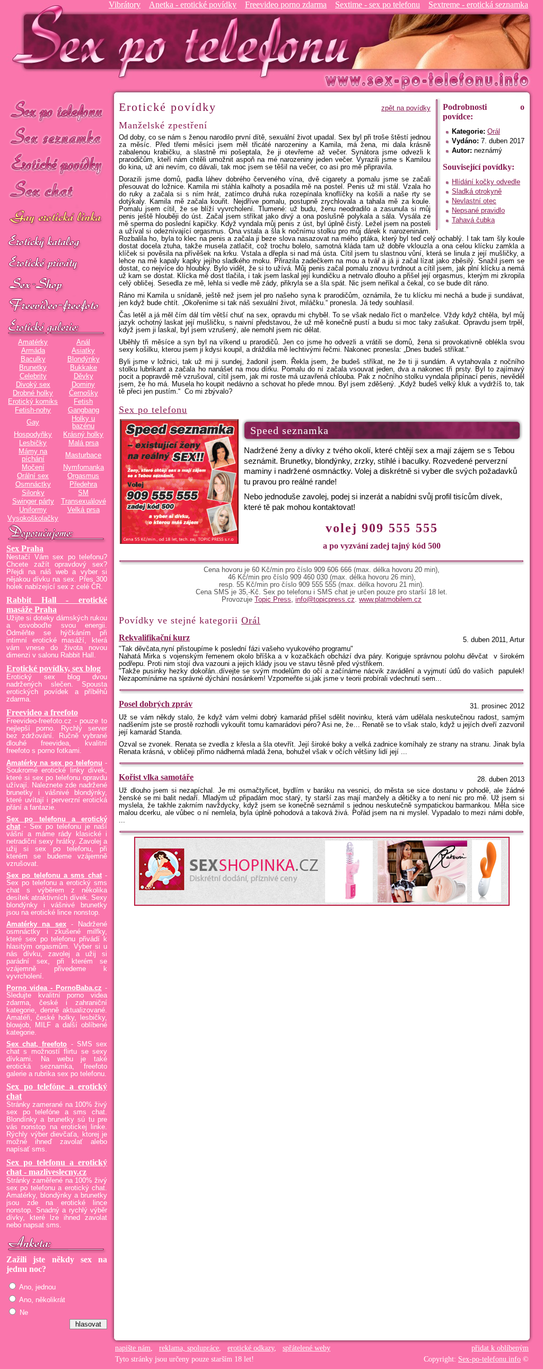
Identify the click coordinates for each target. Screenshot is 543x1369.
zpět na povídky (406, 108)
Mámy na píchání (33, 455)
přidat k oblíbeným (500, 1348)
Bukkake (83, 367)
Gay (33, 422)
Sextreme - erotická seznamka (478, 4)
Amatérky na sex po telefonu (54, 763)
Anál (83, 342)
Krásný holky (83, 434)
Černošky (83, 393)
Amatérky (33, 342)
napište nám (133, 1348)
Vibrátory (125, 4)
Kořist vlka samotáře (156, 777)
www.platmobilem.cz (390, 599)
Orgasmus (83, 476)
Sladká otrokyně (477, 191)
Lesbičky (33, 443)
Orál (493, 131)
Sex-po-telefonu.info (489, 1359)
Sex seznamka (56, 137)
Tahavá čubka (473, 220)
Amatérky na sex (36, 924)
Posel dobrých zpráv (155, 703)
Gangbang (83, 410)
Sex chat (56, 191)
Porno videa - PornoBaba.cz (54, 988)
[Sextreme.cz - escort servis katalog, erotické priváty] (56, 263)
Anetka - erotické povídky (193, 4)
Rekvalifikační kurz (154, 637)
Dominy (83, 384)
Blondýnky (83, 359)
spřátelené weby (306, 1348)
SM (83, 493)
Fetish (83, 401)
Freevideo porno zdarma (286, 4)
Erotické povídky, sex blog (53, 668)
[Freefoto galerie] (56, 327)
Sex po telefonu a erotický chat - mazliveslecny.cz (56, 1167)
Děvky (83, 376)
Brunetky (33, 367)
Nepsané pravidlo (478, 210)
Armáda (33, 350)
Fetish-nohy (33, 410)
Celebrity (33, 376)
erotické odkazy (250, 1348)
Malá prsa (83, 443)
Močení (33, 467)
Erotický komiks (33, 401)
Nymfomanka (83, 467)
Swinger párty (33, 501)
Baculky (33, 359)
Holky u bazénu (83, 422)
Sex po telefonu (56, 110)
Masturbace (83, 455)
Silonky (33, 493)
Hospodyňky (33, 434)
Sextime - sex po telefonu (377, 4)
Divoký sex (33, 384)
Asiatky (83, 350)
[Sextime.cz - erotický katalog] (56, 242)
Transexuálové (83, 501)
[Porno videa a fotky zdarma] (56, 306)
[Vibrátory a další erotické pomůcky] (56, 285)
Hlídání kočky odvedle (486, 182)
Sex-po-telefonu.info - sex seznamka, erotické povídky (185, 41)
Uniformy (33, 510)
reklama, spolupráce (189, 1348)
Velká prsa (83, 510)
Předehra (83, 484)
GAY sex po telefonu (56, 218)
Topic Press (273, 599)
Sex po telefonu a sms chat (54, 875)
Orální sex (33, 476)
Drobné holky (33, 393)
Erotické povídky (56, 164)
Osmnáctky (33, 484)
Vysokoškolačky (32, 518)
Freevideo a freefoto (42, 712)
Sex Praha (24, 548)
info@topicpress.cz (325, 599)
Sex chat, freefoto (36, 1044)
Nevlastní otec (474, 201)
